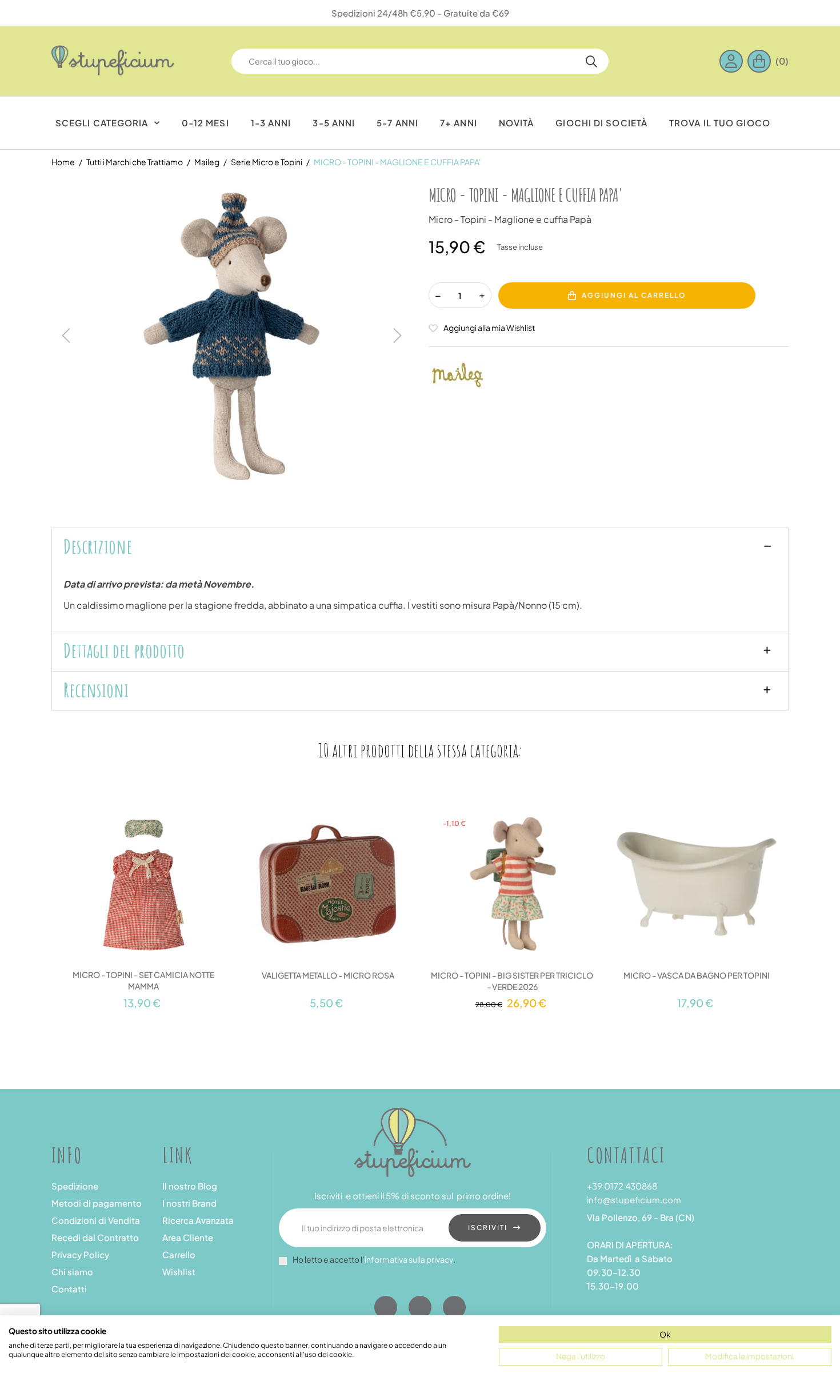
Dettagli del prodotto (124, 650)
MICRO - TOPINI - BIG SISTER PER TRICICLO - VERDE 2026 (512, 981)
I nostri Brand (189, 1203)
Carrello (178, 1254)
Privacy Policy (80, 1254)
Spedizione (74, 1185)
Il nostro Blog (189, 1185)
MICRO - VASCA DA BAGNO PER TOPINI (696, 975)
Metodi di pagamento (96, 1203)
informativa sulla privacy (409, 1259)
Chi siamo (72, 1271)
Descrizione (97, 546)
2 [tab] (420, 1021)
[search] (591, 61)
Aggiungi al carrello (634, 295)
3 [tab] (431, 1021)
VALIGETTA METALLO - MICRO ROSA (328, 975)
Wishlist (178, 1271)
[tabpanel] (143, 901)
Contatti (69, 1288)
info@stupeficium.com (634, 1199)
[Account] (733, 61)
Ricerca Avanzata (198, 1220)
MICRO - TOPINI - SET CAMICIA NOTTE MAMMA (143, 980)
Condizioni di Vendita (95, 1220)
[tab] (420, 547)
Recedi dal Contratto (95, 1237)
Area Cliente (187, 1237)
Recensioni (96, 690)
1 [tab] (408, 1021)
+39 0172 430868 (622, 1185)
